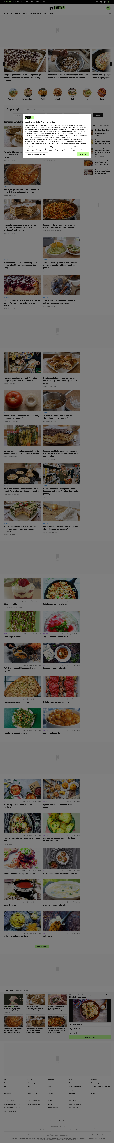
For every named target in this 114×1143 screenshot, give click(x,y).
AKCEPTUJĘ (83, 154)
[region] (57, 136)
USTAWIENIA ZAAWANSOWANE (36, 154)
